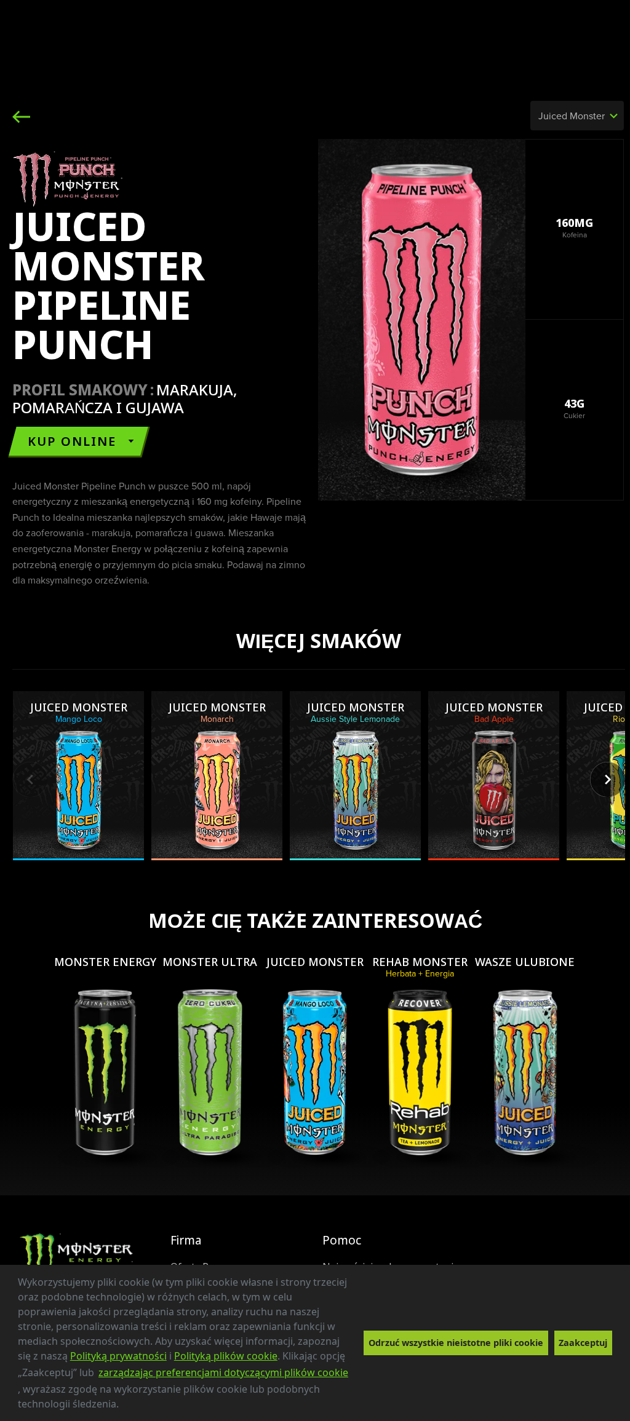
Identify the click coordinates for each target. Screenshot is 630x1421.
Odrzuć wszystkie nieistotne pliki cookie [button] (456, 1342)
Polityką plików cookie (225, 1356)
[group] (78, 775)
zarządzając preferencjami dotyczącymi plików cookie (223, 1372)
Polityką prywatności (118, 1356)
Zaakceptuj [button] (583, 1342)
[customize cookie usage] (130, 1407)
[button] (123, 1405)
